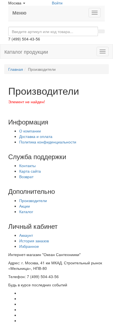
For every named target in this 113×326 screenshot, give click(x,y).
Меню (19, 12)
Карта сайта (30, 171)
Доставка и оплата (35, 136)
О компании (30, 131)
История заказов (34, 240)
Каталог (26, 211)
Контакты (27, 165)
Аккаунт (26, 235)
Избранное (29, 246)
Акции (24, 206)
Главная (15, 69)
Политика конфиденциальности (47, 142)
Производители (33, 200)
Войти (57, 3)
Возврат (26, 176)
